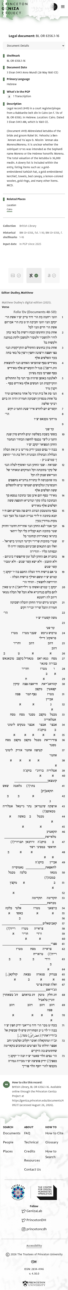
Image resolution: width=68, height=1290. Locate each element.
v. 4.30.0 (34, 1273)
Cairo (9, 209)
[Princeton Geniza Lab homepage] (21, 1192)
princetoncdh (36, 1229)
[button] (15, 10)
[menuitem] (11, 1133)
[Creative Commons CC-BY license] (34, 1262)
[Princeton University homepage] (34, 1284)
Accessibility (34, 1246)
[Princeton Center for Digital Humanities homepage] (46, 1192)
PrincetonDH (36, 1220)
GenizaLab (34, 1211)
